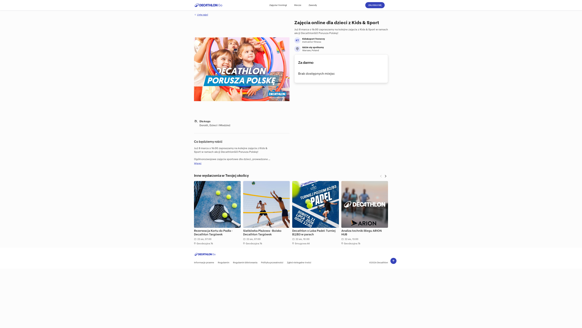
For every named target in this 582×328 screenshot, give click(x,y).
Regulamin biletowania (245, 262)
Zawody (313, 5)
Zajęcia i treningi (278, 5)
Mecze (297, 5)
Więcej (197, 163)
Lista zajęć (202, 14)
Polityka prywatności (272, 262)
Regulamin (223, 262)
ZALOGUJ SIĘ (375, 5)
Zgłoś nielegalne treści (299, 262)
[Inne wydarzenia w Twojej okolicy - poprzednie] (380, 176)
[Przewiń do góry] (393, 261)
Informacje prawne (204, 262)
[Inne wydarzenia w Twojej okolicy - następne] (385, 176)
